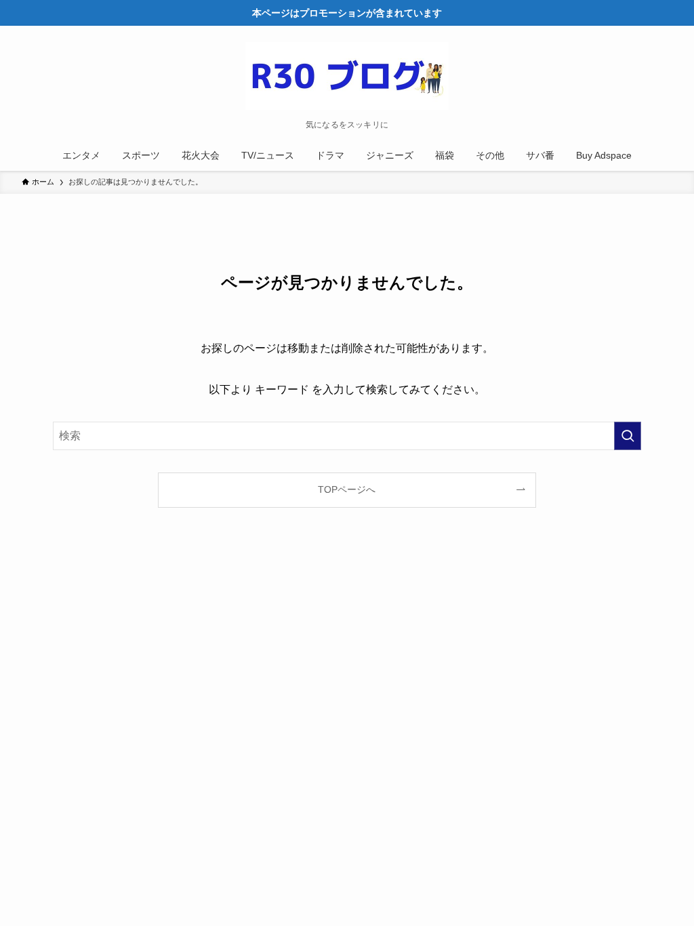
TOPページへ (346, 489)
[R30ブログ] (347, 76)
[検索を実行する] (627, 436)
